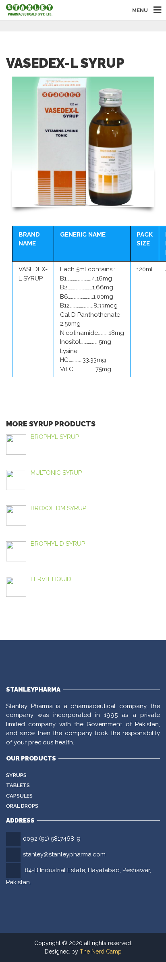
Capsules (19, 796)
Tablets (18, 785)
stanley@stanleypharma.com (64, 854)
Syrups (16, 775)
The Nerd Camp (101, 951)
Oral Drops (22, 806)
